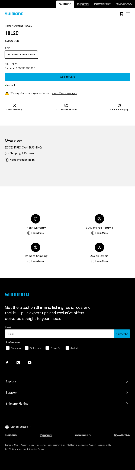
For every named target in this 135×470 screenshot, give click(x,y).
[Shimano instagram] (18, 363)
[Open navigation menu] (128, 14)
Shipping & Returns (22, 153)
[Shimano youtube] (29, 363)
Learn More (37, 232)
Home (8, 25)
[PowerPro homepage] (102, 4)
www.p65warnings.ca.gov (64, 93)
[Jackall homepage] (124, 4)
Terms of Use (11, 445)
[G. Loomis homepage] (83, 4)
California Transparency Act (51, 445)
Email (8, 327)
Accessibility (104, 445)
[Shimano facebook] (7, 363)
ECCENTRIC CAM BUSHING (21, 54)
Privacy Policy (27, 445)
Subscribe (122, 333)
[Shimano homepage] (65, 4)
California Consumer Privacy (81, 445)
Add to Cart (67, 76)
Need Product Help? (22, 160)
